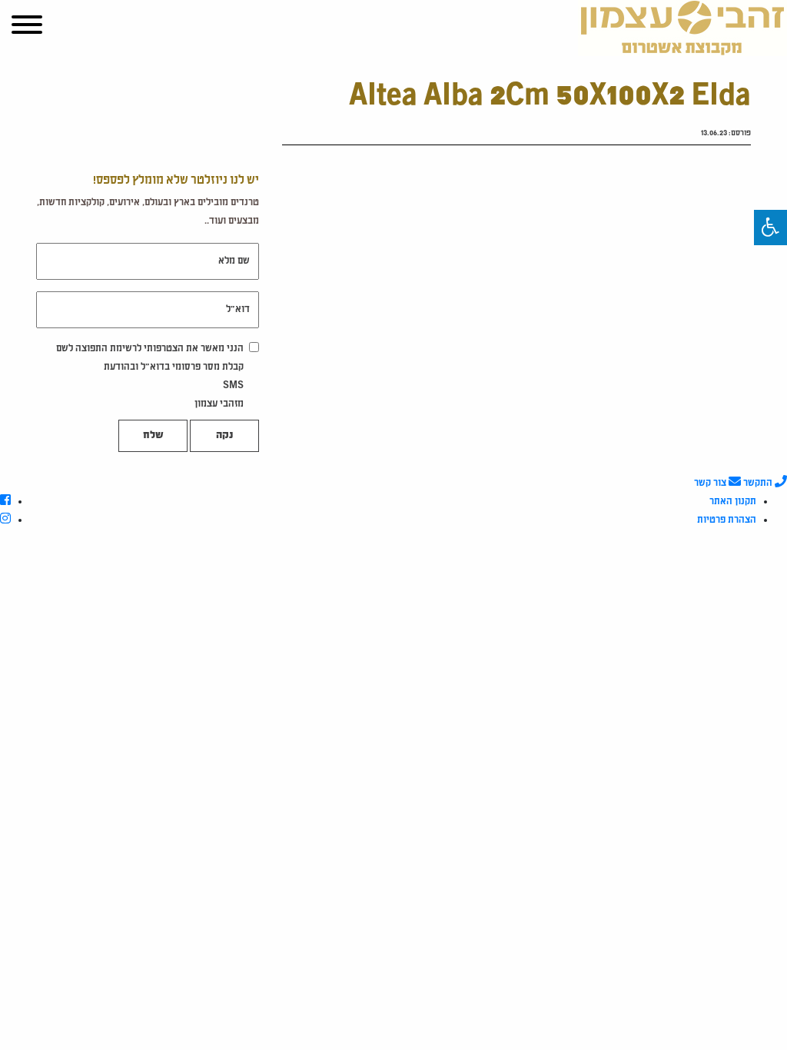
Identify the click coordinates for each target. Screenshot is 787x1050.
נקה (224, 436)
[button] (770, 227)
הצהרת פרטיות (726, 520)
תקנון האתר (732, 502)
